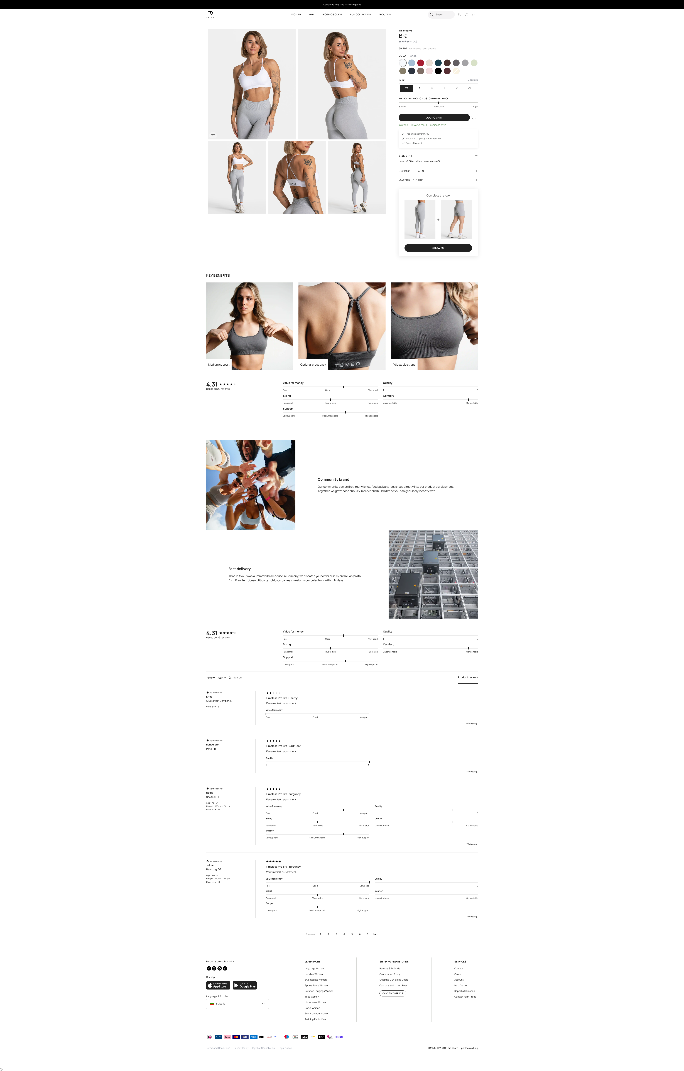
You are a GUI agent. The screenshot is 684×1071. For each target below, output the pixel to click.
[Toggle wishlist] (474, 118)
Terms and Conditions (218, 1048)
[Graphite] (456, 63)
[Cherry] (420, 63)
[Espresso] (447, 63)
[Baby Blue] (411, 63)
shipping (432, 48)
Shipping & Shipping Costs (393, 979)
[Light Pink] (429, 71)
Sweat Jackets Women (317, 1013)
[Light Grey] (465, 63)
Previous (310, 934)
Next (375, 934)
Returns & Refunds (389, 968)
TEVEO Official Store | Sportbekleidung (457, 1048)
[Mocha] (420, 71)
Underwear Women (315, 1002)
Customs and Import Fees (393, 985)
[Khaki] (402, 71)
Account (459, 979)
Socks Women (312, 1008)
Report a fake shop (464, 991)
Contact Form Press (465, 996)
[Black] (438, 71)
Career (458, 974)
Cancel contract (393, 993)
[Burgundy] (447, 71)
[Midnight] (411, 71)
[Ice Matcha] (474, 63)
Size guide (473, 79)
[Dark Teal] (438, 63)
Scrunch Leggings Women (319, 991)
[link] (473, 14)
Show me (438, 248)
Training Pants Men (315, 1019)
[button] (441, 15)
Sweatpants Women (316, 979)
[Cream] (429, 63)
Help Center (461, 985)
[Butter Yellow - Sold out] (456, 71)
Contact (458, 968)
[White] (402, 63)
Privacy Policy (241, 1048)
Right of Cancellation (263, 1048)
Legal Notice (285, 1048)
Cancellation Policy (389, 974)
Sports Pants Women (316, 985)
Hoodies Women (314, 974)
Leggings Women (314, 968)
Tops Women (312, 996)
